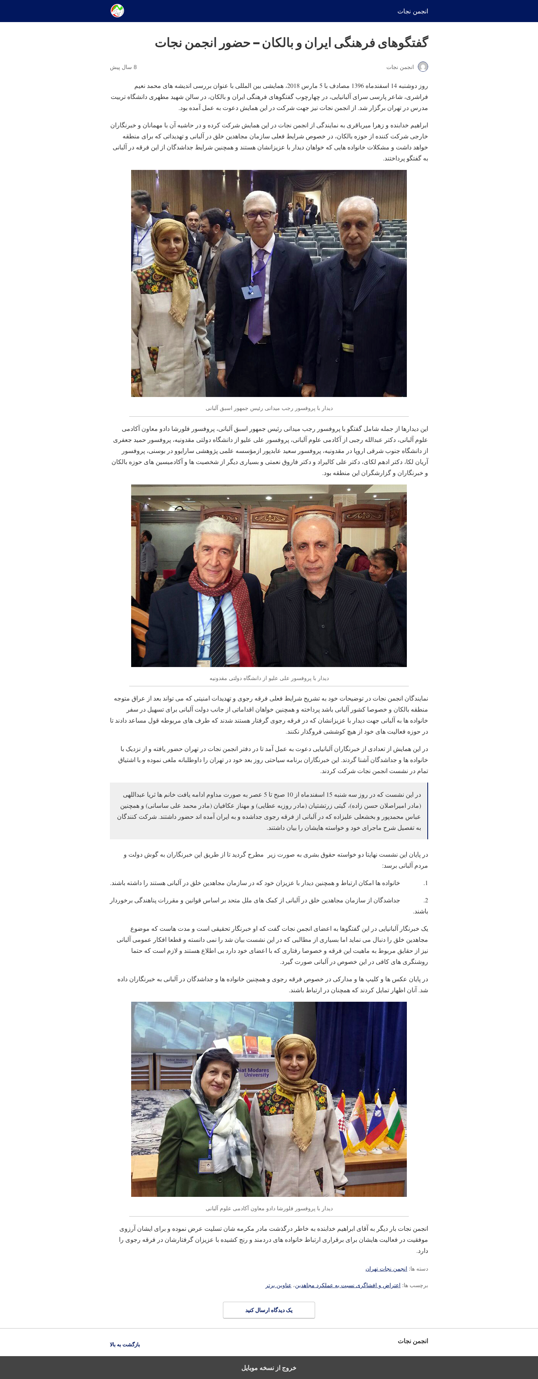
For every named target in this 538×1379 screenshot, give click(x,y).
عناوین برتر (278, 1285)
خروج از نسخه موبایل (269, 1368)
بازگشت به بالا (125, 1344)
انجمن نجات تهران (386, 1268)
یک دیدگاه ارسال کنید (269, 1309)
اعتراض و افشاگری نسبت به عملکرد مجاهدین (348, 1285)
